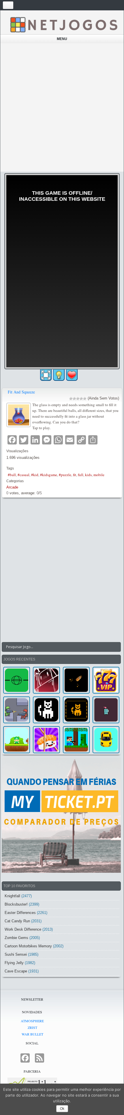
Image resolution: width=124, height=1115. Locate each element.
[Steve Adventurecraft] (76, 739)
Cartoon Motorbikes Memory (28, 946)
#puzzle (65, 474)
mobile (98, 474)
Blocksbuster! (16, 904)
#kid (34, 474)
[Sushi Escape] (46, 739)
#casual (23, 474)
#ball (12, 474)
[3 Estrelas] (78, 398)
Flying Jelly (14, 963)
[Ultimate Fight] (16, 709)
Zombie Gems (16, 938)
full (80, 474)
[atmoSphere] (16, 680)
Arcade (12, 487)
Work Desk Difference (23, 929)
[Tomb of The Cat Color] (46, 709)
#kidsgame (48, 474)
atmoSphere (32, 1021)
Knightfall (12, 896)
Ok (62, 1109)
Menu (62, 39)
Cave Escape (16, 971)
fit (74, 474)
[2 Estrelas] (74, 398)
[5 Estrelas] (85, 398)
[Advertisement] (62, 107)
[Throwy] (16, 739)
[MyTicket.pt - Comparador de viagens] (61, 815)
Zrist (32, 1027)
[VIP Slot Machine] (106, 680)
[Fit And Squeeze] (19, 414)
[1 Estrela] (71, 398)
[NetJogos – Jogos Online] (63, 24)
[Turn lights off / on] (59, 375)
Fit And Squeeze (21, 392)
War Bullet (32, 1034)
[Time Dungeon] (106, 709)
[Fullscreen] (46, 375)
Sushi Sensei (16, 954)
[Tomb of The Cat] (76, 709)
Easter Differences (20, 912)
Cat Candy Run (17, 921)
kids (88, 474)
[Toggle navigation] (8, 5)
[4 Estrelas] (81, 398)
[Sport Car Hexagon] (106, 739)
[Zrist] (46, 680)
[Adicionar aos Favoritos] (72, 374)
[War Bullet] (76, 680)
